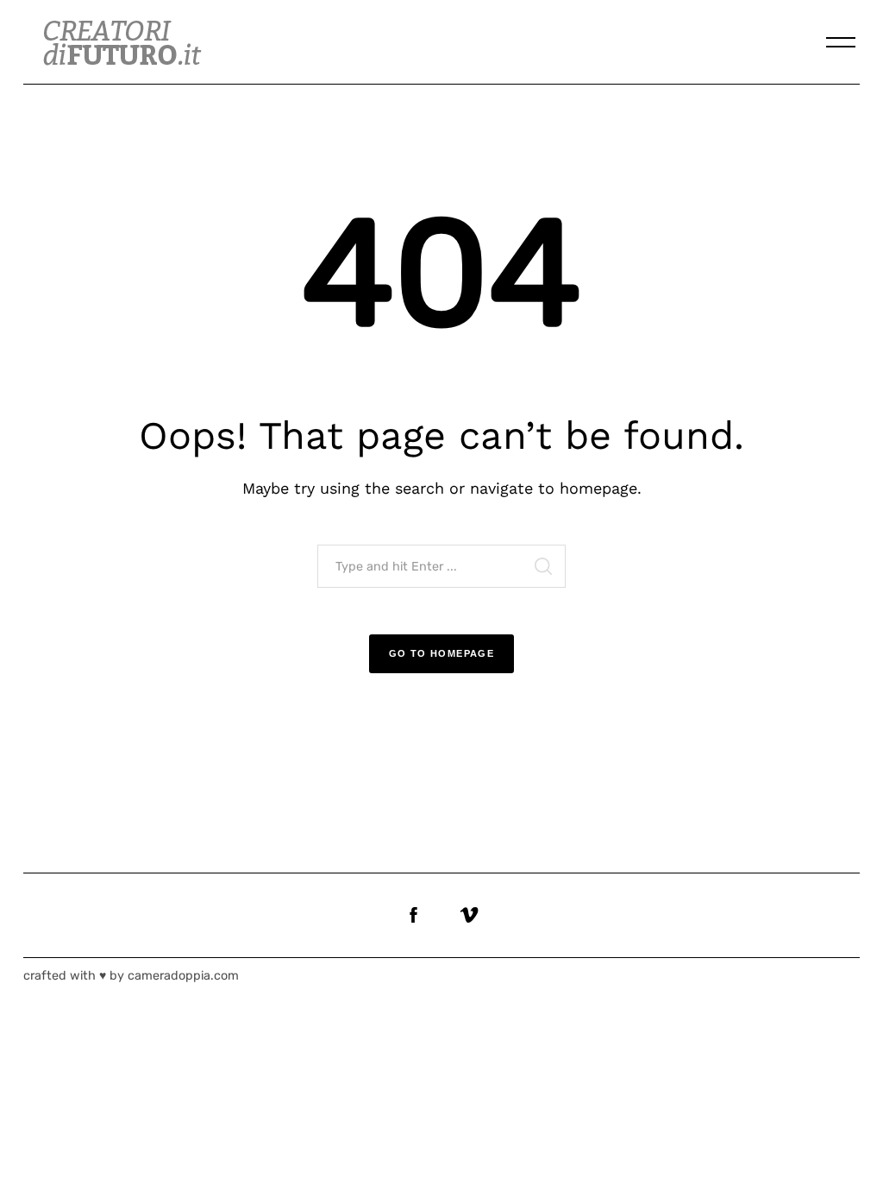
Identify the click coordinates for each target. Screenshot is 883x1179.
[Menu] (841, 42)
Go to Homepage (441, 653)
